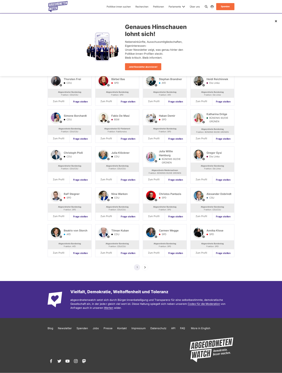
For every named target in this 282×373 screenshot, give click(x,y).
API (173, 328)
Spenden (82, 328)
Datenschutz (158, 328)
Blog (50, 328)
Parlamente (175, 6)
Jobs (96, 328)
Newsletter (65, 328)
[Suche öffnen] (206, 6)
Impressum (138, 328)
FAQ (182, 328)
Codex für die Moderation (204, 303)
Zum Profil (58, 101)
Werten (108, 307)
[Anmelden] (212, 6)
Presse (108, 328)
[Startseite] (58, 6)
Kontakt (122, 328)
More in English (200, 328)
